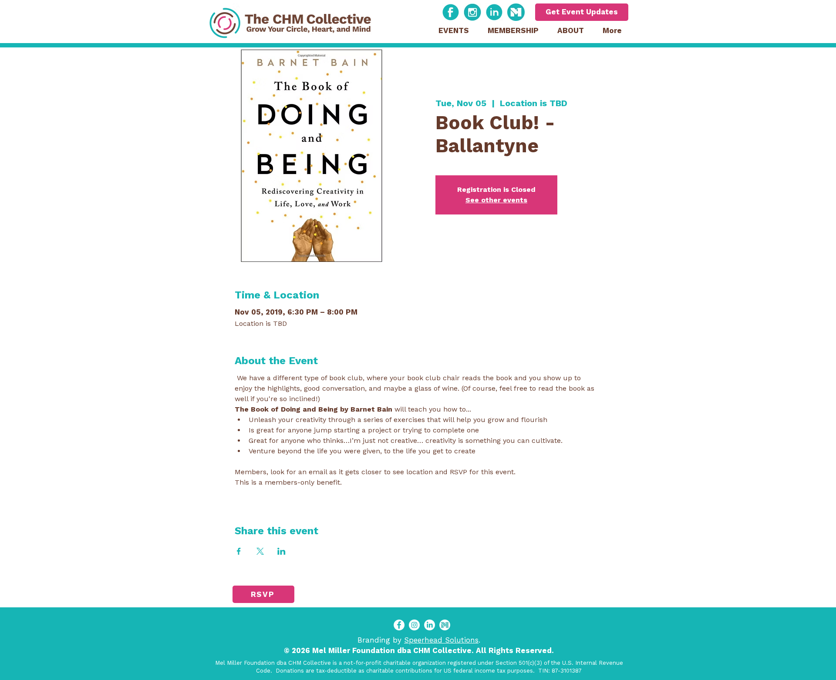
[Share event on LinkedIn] (281, 551)
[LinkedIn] (429, 625)
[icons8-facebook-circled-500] (450, 12)
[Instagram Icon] (472, 12)
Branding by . (418, 640)
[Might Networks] (516, 12)
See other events (496, 200)
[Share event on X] (260, 551)
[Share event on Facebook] (239, 551)
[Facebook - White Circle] (399, 625)
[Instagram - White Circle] (414, 625)
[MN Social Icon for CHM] (444, 625)
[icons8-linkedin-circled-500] (494, 12)
